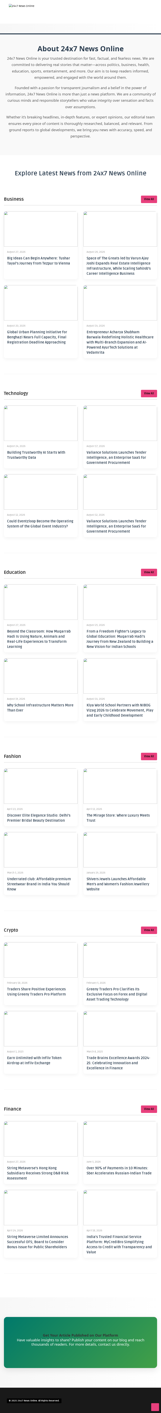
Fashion (118, 50)
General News (122, 56)
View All (149, 199)
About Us (119, 30)
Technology (121, 63)
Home (117, 24)
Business (119, 37)
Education (120, 43)
